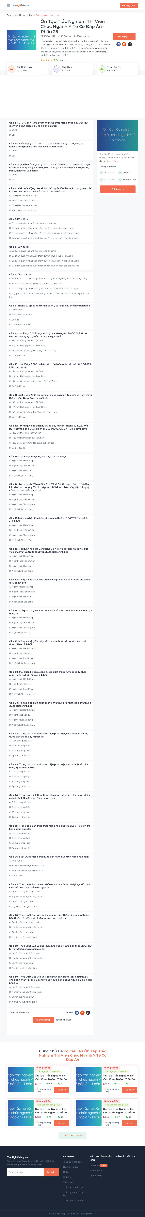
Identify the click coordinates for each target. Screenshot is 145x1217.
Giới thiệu (98, 1165)
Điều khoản (96, 1170)
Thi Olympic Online (73, 1200)
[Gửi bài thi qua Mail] (125, 44)
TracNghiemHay (87, 1213)
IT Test (66, 1172)
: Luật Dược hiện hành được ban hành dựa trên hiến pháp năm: (49, 856)
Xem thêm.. (112, 161)
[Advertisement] (72, 98)
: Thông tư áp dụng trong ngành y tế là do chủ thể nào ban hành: (49, 305)
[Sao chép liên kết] (130, 44)
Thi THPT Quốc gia (73, 1187)
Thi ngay (61, 1090)
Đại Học (67, 1177)
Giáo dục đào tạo (72, 1162)
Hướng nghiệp (70, 1167)
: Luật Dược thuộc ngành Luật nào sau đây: (37, 456)
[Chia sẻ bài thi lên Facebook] (119, 44)
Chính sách (96, 1175)
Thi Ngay (122, 36)
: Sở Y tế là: (19, 247)
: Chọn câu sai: (21, 274)
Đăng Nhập (45, 1020)
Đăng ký (51, 1172)
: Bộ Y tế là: (18, 219)
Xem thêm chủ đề (73, 1135)
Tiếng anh (68, 1182)
